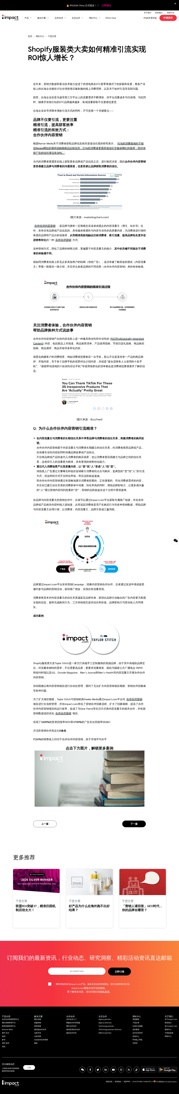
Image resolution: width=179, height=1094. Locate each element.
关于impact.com (171, 1019)
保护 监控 (5, 1043)
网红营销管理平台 (9, 1022)
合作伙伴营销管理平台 (10, 1019)
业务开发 (37, 1033)
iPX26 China (110, 17)
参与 (3, 1039)
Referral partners (105, 1033)
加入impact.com (171, 1026)
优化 (3, 1046)
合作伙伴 (70, 1016)
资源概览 (135, 1019)
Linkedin (105, 1069)
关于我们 (169, 1016)
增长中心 (93, 17)
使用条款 (118, 1081)
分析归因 (37, 1036)
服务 (36, 1043)
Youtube (113, 1069)
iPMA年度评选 (150, 17)
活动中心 (135, 1036)
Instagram (121, 1069)
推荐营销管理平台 (9, 1026)
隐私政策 (105, 991)
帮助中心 (168, 1036)
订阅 (29, 1067)
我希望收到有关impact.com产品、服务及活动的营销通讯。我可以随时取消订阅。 (93, 984)
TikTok (136, 1069)
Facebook (90, 1069)
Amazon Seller (7, 1029)
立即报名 (106, 5)
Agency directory (105, 1022)
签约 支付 (5, 1033)
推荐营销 (37, 1026)
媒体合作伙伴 (71, 1033)
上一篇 (44, 823)
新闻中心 (168, 1029)
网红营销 (37, 1019)
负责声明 (127, 1081)
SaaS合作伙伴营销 (41, 1039)
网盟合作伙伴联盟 (73, 1022)
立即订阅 (119, 971)
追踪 (3, 1036)
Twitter (98, 1069)
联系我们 (158, 12)
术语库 (135, 1043)
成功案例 (135, 1029)
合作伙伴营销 (63, 240)
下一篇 (134, 823)
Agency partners (105, 1019)
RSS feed (129, 1069)
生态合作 (103, 1016)
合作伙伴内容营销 (44, 225)
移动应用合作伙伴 (73, 1029)
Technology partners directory (110, 1029)
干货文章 (52, 36)
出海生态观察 (137, 1026)
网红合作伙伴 (71, 1026)
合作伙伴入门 (71, 1019)
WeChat (82, 1069)
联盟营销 (37, 1022)
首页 (30, 36)
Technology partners (106, 1026)
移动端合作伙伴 (40, 1029)
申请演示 (168, 17)
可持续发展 (169, 1033)
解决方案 (38, 1016)
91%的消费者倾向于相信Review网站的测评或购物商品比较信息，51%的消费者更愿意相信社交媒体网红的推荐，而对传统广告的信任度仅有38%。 (89, 148)
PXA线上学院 (137, 1039)
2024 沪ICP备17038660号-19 (142, 1081)
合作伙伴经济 (137, 1033)
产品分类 (6, 1016)
